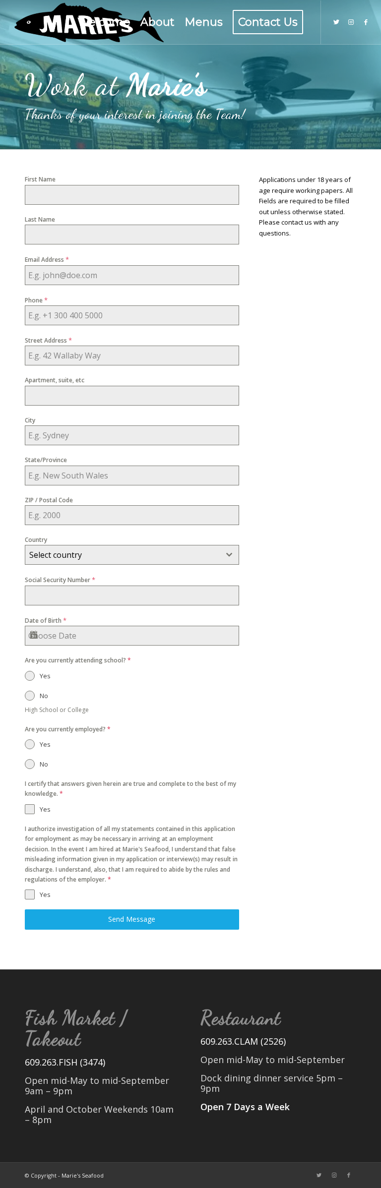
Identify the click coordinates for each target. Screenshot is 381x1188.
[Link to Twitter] (336, 21)
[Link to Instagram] (351, 21)
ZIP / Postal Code (49, 500)
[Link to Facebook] (366, 21)
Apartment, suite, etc (54, 380)
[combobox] (132, 555)
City (30, 420)
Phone (36, 300)
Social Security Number (60, 579)
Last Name (40, 219)
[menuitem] (103, 22)
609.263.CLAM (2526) (243, 1041)
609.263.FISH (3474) (65, 1062)
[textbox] (122, 554)
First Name (40, 179)
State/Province (46, 460)
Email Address (47, 259)
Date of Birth (45, 620)
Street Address (48, 340)
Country (36, 539)
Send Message (131, 919)
